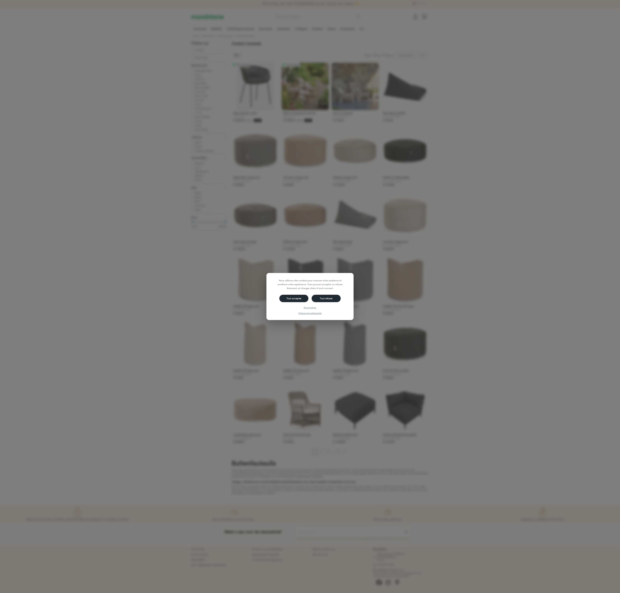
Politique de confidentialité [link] (310, 313)
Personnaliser (310, 307)
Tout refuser (326, 298)
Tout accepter (293, 298)
